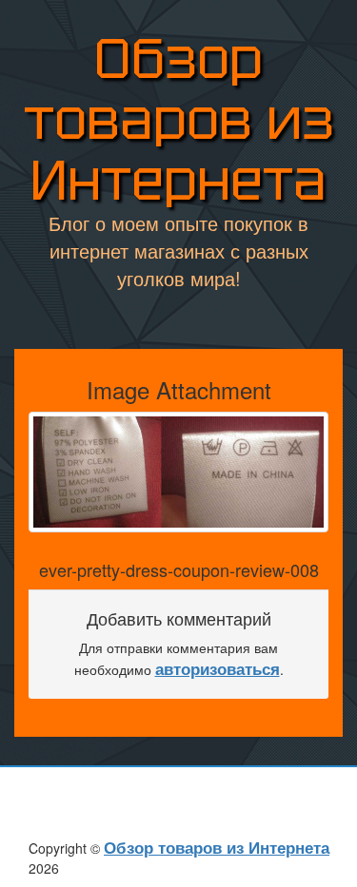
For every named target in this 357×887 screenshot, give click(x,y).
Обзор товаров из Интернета (179, 119)
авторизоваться (217, 668)
